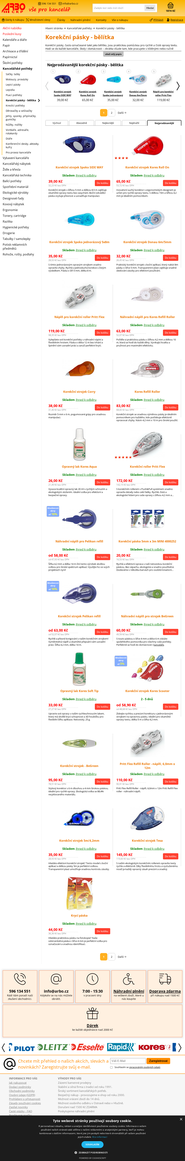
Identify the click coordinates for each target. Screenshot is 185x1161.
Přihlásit (158, 19)
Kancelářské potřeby (79, 28)
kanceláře (159, 644)
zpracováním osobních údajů (144, 1067)
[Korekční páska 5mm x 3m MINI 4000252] (147, 527)
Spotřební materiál (15, 187)
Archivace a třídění (15, 51)
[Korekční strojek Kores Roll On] (88, 80)
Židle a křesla (11, 169)
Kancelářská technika (17, 175)
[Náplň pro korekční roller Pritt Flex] (163, 80)
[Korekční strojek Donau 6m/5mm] (138, 80)
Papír (6, 45)
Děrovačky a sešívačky (19, 110)
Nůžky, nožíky (14, 124)
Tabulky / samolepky (16, 239)
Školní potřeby (12, 63)
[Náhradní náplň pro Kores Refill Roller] (147, 302)
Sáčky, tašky (13, 74)
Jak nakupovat (18, 1082)
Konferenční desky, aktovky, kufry (22, 145)
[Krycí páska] (79, 910)
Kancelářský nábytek (17, 164)
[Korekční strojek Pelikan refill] (79, 603)
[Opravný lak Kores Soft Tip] (79, 685)
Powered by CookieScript (92, 1158)
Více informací (99, 1136)
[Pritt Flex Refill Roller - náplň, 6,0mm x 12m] (147, 756)
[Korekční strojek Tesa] (147, 829)
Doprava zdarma (165, 991)
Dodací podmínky (20, 1087)
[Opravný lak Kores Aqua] (79, 461)
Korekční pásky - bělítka (110, 28)
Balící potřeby (12, 181)
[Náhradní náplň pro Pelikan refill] (79, 528)
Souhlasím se (137, 1067)
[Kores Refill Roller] (147, 378)
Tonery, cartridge (14, 216)
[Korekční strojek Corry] (79, 379)
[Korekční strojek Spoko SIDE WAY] (62, 80)
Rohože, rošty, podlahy (18, 254)
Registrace (177, 19)
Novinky (61, 1114)
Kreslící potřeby (15, 105)
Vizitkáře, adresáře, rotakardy (17, 131)
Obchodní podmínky (22, 1091)
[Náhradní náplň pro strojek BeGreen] (147, 597)
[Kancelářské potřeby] (21, 9)
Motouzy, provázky (17, 79)
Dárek (92, 1025)
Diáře (9, 138)
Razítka (7, 221)
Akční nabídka (12, 28)
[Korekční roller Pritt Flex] (147, 457)
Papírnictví (10, 57)
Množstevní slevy (40, 19)
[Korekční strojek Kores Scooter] (147, 682)
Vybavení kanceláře (16, 158)
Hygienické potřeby (16, 227)
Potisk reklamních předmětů (15, 247)
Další (121, 112)
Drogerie (9, 233)
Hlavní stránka (54, 28)
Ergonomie (10, 210)
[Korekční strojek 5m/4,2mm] (79, 827)
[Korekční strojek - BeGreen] (79, 747)
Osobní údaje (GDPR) (22, 1095)
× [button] (181, 1119)
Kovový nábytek (13, 204)
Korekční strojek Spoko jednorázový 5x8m (113, 95)
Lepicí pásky (13, 84)
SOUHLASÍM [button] (92, 1144)
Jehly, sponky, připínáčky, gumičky (21, 117)
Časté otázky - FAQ (20, 1111)
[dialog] (92, 1138)
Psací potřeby (14, 95)
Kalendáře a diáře (15, 40)
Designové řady (13, 198)
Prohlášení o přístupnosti (24, 1099)
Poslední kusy (12, 34)
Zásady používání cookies (25, 1103)
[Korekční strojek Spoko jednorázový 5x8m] (113, 80)
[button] (92, 1152)
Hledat (150, 7)
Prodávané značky (20, 1115)
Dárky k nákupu (14, 19)
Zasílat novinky (18, 1107)
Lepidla (10, 90)
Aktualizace (72, 1114)
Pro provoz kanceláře (18, 152)
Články (61, 20)
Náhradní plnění (128, 991)
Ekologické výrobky (15, 193)
